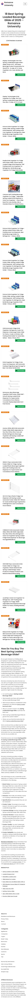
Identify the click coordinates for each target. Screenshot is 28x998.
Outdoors (3, 951)
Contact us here (16, 862)
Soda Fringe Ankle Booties (8, 966)
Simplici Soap (4, 971)
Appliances (4, 931)
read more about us (9, 864)
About (3, 921)
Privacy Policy (4, 919)
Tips (2, 957)
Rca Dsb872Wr (5, 969)
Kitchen (3, 946)
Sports (3, 954)
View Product (21, 74)
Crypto (3, 936)
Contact (3, 924)
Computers (4, 934)
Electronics (4, 941)
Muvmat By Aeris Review (7, 961)
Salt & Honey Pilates (6, 964)
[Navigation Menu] (25, 4)
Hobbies (3, 944)
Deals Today (4, 939)
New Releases (5, 949)
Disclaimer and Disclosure (8, 916)
